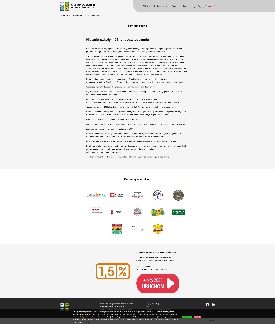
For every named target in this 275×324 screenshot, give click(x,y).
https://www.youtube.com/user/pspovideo (213, 304)
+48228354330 (199, 6)
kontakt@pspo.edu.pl (204, 6)
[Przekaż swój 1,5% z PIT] (157, 283)
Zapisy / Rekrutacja (153, 304)
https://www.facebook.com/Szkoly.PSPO (207, 304)
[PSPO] (64, 307)
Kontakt (185, 6)
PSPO (145, 6)
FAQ (147, 306)
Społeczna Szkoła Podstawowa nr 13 (113, 306)
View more (87, 322)
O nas (174, 6)
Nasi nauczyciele (160, 6)
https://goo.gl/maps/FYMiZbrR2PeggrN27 (195, 6)
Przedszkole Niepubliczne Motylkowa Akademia (117, 304)
